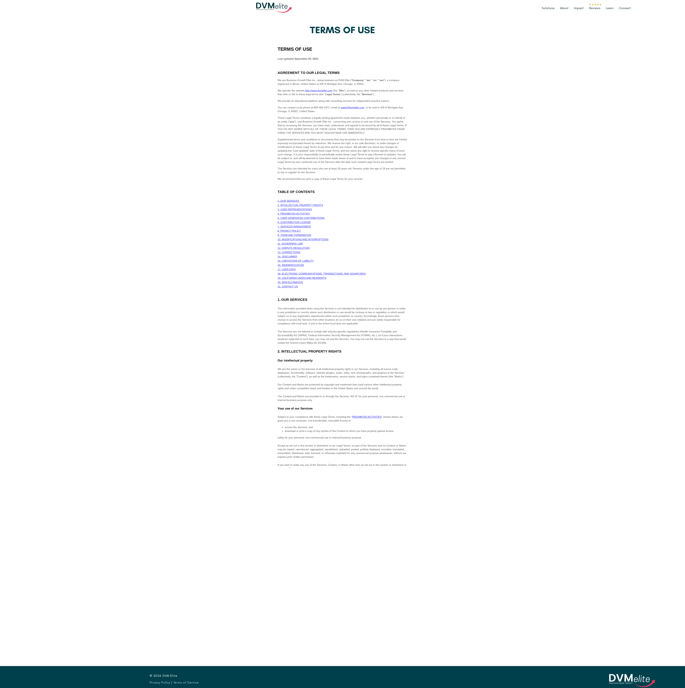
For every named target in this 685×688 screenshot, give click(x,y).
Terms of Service (186, 682)
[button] (609, 8)
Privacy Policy (159, 682)
